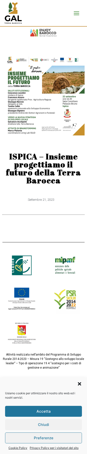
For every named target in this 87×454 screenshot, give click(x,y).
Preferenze (43, 438)
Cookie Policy (17, 448)
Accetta (43, 411)
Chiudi (43, 424)
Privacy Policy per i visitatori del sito (54, 448)
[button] (79, 383)
